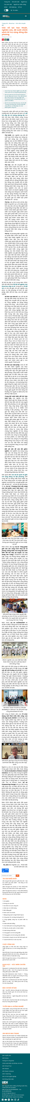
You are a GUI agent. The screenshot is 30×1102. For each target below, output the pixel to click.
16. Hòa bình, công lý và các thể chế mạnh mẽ (15, 937)
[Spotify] (9, 1100)
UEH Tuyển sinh (6, 1055)
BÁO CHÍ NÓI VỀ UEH (10, 988)
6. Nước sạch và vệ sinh (9, 912)
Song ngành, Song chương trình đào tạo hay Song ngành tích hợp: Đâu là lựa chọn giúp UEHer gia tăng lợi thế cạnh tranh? (15, 1010)
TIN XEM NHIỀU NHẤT (10, 879)
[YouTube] (6, 1100)
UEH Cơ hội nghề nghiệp (9, 1076)
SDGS (4, 899)
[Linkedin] (12, 1100)
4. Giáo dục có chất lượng (10, 908)
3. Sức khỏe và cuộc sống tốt (10, 905)
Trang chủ (7, 1)
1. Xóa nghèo (6, 901)
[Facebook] (3, 1100)
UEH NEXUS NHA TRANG (11, 1033)
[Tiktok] (18, 1100)
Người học (24, 1)
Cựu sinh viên (8, 4)
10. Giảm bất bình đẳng (9, 923)
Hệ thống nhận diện (8, 1079)
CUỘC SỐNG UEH (9, 944)
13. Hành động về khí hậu (9, 930)
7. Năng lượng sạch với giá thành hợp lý (13, 915)
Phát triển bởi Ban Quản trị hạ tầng (12, 1097)
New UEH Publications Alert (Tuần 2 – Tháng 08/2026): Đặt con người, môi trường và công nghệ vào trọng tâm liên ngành (15, 976)
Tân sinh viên (15, 1)
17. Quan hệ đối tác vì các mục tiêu (12, 939)
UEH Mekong (12, 7)
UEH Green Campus (8, 1071)
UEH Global (5, 1068)
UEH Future (5, 1058)
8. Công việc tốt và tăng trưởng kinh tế (13, 917)
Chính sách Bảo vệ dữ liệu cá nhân (12, 1063)
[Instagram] (15, 1100)
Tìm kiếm (15, 10)
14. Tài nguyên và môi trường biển (12, 932)
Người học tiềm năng (20, 4)
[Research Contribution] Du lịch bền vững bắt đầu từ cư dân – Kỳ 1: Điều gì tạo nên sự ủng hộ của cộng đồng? (15, 981)
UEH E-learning (6, 1074)
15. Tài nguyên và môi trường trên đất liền (14, 935)
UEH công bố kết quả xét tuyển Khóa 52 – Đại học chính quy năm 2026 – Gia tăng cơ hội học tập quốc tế (15, 882)
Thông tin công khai (8, 1060)
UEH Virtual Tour (7, 1066)
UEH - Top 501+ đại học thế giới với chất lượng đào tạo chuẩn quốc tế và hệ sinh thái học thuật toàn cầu (15, 992)
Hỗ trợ (20, 7)
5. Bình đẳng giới (7, 910)
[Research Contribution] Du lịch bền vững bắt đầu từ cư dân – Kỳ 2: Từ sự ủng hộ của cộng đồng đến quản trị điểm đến (15, 970)
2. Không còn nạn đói (8, 903)
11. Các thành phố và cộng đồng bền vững (14, 925)
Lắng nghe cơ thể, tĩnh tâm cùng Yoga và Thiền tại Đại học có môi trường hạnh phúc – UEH (15, 948)
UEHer (5, 7)
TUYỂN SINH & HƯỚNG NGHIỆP (13, 1006)
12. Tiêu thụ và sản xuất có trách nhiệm (13, 928)
